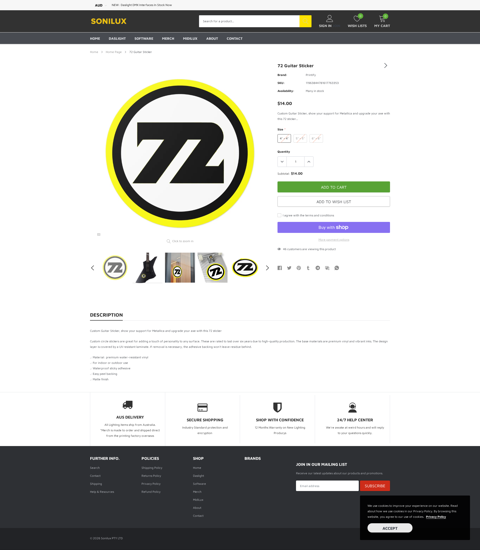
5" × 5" (300, 138)
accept (390, 528)
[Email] (327, 267)
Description (106, 315)
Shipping (96, 484)
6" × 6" (316, 138)
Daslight (117, 38)
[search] (306, 21)
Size (281, 129)
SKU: (281, 83)
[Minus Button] (282, 162)
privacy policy (436, 517)
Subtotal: (284, 173)
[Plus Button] (308, 162)
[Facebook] (280, 267)
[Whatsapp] (336, 267)
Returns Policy (151, 476)
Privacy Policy (151, 484)
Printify (311, 75)
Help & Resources (102, 492)
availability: (286, 91)
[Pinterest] (298, 267)
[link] (98, 234)
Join (336, 25)
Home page (114, 52)
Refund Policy (151, 492)
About (212, 38)
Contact (234, 38)
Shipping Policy (152, 468)
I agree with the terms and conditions (308, 215)
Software (143, 38)
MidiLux (190, 38)
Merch (168, 38)
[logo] (109, 21)
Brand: (282, 75)
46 (284, 249)
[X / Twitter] (289, 267)
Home (95, 38)
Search (95, 468)
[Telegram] (318, 267)
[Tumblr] (308, 267)
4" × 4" (284, 138)
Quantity (284, 151)
